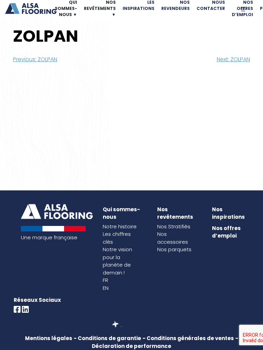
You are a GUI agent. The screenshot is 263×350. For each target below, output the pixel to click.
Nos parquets (174, 249)
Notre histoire (120, 226)
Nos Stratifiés (173, 226)
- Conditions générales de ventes (188, 338)
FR (105, 280)
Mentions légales (48, 338)
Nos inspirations (228, 213)
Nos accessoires (172, 237)
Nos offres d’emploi (226, 232)
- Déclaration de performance (165, 342)
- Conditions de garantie (107, 338)
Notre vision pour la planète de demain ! (117, 261)
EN (106, 288)
